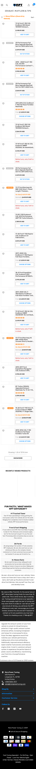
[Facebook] (3, 709)
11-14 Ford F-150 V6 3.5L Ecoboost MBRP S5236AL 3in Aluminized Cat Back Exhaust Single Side (25, 145)
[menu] (2, 5)
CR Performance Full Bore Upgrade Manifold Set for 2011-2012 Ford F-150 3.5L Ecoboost (24, 170)
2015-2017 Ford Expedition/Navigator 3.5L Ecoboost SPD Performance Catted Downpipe (23, 369)
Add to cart (24, 34)
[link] (9, 498)
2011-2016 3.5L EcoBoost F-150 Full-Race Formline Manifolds (25, 104)
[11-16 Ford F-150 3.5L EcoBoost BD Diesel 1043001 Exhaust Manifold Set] (7, 30)
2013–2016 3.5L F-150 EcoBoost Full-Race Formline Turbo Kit (23, 432)
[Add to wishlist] (3, 23)
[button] (20, 68)
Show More (18, 458)
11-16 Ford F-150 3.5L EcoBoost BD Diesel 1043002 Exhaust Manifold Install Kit (23, 126)
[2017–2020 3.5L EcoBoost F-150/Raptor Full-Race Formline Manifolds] (7, 259)
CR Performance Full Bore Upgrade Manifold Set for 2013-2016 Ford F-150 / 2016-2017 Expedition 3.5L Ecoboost (24, 44)
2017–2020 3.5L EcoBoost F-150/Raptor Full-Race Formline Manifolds (24, 255)
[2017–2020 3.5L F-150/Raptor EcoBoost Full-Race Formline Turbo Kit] (7, 298)
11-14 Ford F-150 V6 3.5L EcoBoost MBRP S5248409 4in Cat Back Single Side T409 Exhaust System (24, 313)
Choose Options (24, 116)
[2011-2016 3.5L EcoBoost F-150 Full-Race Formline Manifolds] (7, 110)
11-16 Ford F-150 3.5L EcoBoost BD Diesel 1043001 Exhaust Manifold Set (23, 25)
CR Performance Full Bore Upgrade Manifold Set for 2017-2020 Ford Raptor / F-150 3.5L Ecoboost (24, 85)
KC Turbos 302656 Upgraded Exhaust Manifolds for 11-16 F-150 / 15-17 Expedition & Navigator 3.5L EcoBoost (25, 388)
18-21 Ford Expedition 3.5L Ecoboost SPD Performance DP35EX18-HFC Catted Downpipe (25, 274)
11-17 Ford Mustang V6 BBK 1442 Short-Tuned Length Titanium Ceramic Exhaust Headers (24, 189)
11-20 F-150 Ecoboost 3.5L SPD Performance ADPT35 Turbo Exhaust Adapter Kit (24, 216)
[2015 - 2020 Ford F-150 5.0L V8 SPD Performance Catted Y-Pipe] (7, 69)
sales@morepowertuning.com (15, 684)
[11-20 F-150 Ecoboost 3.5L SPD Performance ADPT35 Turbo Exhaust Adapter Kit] (7, 221)
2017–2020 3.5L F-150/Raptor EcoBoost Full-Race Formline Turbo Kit (25, 293)
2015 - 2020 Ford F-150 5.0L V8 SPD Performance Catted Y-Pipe (24, 64)
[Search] (7, 5)
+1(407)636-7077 (11, 682)
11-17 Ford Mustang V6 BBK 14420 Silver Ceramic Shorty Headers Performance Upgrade (25, 339)
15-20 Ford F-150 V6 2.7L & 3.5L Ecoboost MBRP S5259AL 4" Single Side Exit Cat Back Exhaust (24, 409)
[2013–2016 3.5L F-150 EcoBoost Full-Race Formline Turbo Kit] (7, 436)
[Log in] (29, 5)
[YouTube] (20, 709)
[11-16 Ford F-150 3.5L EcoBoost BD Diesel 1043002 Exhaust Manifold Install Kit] (7, 131)
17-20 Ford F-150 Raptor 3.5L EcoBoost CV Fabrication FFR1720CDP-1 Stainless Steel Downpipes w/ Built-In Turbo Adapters (24, 235)
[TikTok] (14, 709)
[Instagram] (8, 709)
